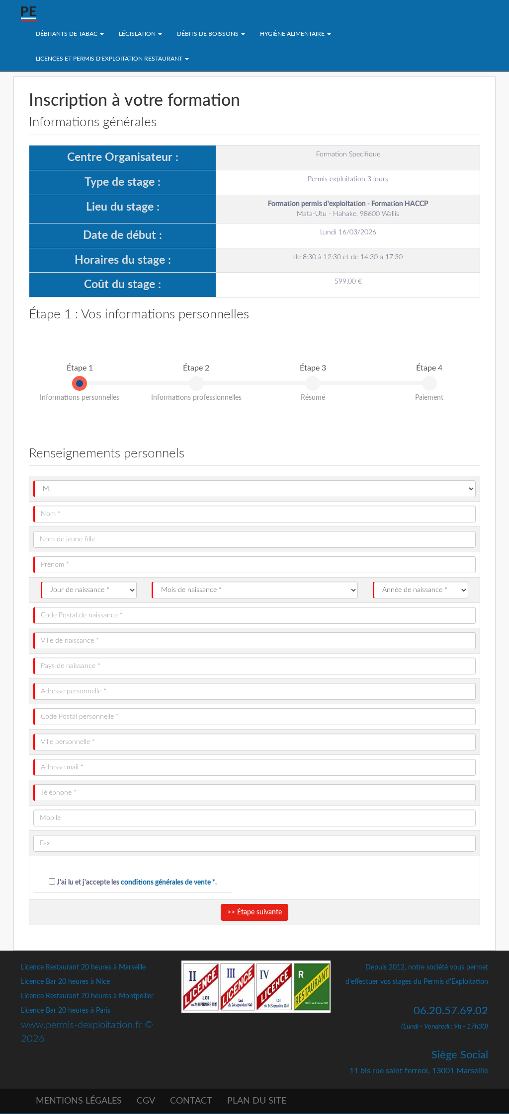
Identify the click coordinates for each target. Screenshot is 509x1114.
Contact (191, 1101)
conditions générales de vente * (168, 882)
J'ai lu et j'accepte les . (136, 882)
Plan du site (256, 1101)
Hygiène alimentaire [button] (293, 34)
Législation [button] (138, 34)
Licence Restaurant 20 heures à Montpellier (87, 996)
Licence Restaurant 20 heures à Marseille (83, 967)
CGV (146, 1101)
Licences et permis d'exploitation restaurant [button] (110, 59)
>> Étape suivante (254, 912)
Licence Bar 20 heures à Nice (65, 981)
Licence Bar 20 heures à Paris (65, 1010)
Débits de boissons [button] (208, 34)
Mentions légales (79, 1101)
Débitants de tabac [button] (67, 34)
